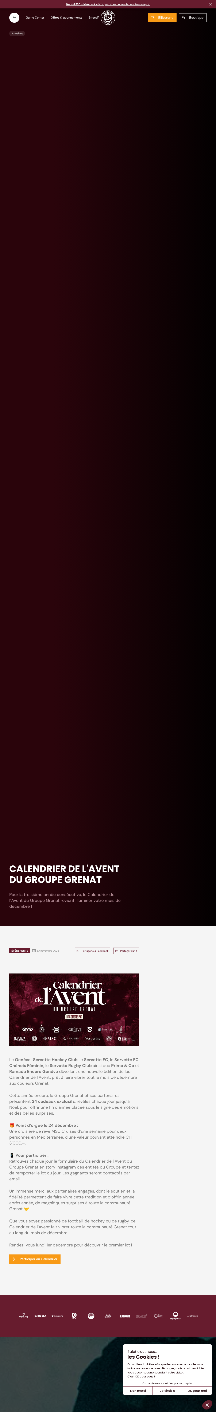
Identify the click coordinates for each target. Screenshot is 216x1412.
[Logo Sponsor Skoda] (40, 1315)
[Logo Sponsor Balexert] (125, 1315)
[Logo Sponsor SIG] (91, 1315)
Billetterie (165, 17)
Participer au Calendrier (38, 1259)
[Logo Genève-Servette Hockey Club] (108, 17)
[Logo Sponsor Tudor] (24, 1315)
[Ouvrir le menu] (14, 18)
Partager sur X (128, 951)
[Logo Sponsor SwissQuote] (57, 1315)
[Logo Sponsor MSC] (74, 1315)
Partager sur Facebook (95, 951)
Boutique (196, 17)
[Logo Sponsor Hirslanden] (142, 1315)
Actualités (17, 33)
